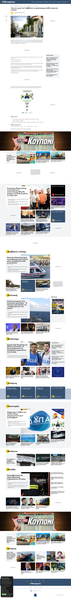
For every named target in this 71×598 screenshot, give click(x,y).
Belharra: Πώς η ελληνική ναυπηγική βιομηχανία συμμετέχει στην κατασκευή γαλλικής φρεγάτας (12, 289)
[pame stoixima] (35, 521)
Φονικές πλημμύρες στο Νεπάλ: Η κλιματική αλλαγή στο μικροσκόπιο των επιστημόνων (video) (27, 233)
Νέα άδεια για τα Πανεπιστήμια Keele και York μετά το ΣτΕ (43, 333)
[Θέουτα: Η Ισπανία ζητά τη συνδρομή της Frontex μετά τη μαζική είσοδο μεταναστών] (35, 266)
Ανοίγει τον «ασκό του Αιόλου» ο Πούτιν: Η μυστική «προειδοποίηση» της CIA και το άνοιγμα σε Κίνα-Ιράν (27, 220)
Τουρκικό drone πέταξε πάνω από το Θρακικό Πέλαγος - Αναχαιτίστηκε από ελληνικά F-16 (58, 492)
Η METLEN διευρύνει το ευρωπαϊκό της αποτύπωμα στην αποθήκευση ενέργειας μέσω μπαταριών (42, 463)
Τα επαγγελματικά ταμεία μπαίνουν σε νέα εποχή (43, 444)
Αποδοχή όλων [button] (4, 594)
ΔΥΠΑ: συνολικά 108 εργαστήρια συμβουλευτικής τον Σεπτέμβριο (17, 423)
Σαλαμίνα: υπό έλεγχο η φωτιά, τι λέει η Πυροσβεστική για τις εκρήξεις (18, 485)
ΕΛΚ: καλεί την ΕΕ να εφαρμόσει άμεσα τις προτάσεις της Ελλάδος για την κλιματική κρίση (27, 122)
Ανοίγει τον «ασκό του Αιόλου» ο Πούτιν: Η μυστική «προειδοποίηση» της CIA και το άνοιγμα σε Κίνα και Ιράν (52, 70)
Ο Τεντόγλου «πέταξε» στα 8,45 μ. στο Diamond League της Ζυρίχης (17, 357)
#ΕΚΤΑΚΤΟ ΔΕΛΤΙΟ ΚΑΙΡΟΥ (29, 126)
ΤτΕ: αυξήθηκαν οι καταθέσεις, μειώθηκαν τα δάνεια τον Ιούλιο (11, 461)
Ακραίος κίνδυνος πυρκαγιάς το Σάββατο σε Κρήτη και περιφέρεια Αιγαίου (57, 478)
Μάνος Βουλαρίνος (28, 396)
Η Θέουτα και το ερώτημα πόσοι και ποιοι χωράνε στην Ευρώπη (17, 271)
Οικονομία (13, 406)
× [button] (12, 577)
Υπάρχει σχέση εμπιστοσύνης (25, 281)
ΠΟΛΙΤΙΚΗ (50, 67)
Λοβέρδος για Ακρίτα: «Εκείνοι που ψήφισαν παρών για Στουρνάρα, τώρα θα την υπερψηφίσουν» (13, 376)
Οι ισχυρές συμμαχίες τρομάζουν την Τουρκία (12, 388)
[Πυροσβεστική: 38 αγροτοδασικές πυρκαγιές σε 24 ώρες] (35, 484)
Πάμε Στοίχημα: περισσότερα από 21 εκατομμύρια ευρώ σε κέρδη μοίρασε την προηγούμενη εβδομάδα (42, 161)
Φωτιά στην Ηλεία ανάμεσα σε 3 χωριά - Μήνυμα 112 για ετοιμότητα (57, 473)
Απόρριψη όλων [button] (9, 594)
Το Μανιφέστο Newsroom (19, 12)
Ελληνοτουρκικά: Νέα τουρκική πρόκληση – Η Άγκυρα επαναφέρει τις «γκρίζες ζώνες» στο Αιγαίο (52, 65)
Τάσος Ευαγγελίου (28, 289)
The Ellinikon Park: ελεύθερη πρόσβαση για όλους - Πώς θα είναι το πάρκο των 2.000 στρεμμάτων (58, 463)
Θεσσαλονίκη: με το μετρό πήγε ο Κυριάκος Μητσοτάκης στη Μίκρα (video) (27, 376)
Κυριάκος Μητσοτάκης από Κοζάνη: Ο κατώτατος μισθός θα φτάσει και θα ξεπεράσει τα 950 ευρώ (17, 191)
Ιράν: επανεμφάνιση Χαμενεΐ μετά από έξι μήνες (51, 75)
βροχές (21, 41)
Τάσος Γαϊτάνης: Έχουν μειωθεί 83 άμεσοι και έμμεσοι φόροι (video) (27, 333)
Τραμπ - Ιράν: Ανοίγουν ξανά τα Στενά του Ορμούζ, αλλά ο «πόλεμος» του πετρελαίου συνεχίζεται (52, 59)
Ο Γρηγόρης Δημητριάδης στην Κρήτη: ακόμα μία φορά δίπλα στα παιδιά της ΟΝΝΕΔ (58, 207)
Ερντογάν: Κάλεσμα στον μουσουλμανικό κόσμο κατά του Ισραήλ (27, 572)
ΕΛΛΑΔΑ (12, 126)
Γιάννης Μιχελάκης (14, 396)
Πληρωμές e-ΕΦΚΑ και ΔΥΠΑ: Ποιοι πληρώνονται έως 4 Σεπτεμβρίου (16, 414)
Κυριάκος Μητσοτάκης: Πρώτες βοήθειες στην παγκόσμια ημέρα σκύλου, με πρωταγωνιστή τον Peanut (43, 376)
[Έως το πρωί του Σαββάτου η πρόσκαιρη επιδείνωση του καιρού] (6, 17)
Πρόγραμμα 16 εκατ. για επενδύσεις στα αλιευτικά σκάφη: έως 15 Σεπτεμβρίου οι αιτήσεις (27, 444)
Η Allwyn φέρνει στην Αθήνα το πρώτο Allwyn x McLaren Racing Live (58, 161)
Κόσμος (11, 548)
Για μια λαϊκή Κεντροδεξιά (57, 211)
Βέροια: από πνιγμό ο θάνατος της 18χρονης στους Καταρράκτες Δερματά (42, 507)
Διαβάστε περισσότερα (8, 584)
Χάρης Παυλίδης (58, 220)
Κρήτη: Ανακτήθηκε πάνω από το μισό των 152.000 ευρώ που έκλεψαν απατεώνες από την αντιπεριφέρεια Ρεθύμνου (13, 508)
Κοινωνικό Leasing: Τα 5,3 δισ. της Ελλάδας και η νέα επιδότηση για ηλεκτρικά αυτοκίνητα (42, 289)
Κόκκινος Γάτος (59, 194)
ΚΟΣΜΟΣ (50, 61)
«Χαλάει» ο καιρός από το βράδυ (17, 120)
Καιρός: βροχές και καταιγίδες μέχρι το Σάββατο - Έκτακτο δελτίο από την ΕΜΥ (25, 119)
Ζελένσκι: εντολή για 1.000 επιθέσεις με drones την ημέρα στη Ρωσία (42, 233)
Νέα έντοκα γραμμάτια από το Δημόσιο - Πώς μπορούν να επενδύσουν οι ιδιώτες (11, 444)
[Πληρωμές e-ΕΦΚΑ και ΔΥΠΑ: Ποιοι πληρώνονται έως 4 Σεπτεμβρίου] (35, 421)
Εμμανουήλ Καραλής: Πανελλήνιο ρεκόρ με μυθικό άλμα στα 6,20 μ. (17, 355)
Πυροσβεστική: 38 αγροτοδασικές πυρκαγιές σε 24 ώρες (16, 477)
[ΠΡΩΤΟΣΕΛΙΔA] (58, 306)
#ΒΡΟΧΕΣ (21, 126)
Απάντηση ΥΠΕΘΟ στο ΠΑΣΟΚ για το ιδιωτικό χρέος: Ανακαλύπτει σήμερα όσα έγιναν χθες (58, 440)
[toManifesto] (8, 1)
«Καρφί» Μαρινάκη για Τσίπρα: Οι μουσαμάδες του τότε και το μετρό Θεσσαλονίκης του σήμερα (12, 233)
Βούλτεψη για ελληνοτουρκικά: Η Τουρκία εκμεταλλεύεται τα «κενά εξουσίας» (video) (12, 333)
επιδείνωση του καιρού (23, 40)
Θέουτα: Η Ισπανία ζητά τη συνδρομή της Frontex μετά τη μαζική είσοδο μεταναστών (17, 260)
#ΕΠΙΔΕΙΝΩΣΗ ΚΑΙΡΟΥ (16, 126)
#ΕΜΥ (24, 126)
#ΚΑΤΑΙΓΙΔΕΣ (35, 126)
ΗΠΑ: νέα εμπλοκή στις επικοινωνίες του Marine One (57, 572)
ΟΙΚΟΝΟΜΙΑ (10, 291)
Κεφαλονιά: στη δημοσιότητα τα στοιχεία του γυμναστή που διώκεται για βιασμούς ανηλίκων (27, 507)
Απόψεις (12, 383)
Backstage (13, 339)
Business (12, 451)
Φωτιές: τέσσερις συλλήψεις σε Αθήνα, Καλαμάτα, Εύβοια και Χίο (57, 483)
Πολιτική (12, 295)
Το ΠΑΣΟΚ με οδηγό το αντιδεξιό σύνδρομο (27, 388)
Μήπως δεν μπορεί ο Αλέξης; (58, 186)
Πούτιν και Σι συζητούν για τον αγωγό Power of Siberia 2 (43, 572)
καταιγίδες (25, 41)
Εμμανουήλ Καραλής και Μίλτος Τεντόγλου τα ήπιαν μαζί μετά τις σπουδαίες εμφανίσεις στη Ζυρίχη (17, 348)
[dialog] (7, 586)
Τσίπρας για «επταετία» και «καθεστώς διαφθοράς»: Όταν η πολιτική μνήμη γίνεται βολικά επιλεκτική (42, 221)
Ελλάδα (11, 469)
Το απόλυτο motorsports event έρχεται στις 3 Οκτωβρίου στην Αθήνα (11, 158)
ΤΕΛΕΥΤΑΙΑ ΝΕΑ (49, 55)
